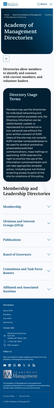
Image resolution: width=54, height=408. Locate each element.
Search (43, 4)
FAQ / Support (12, 345)
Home (6, 15)
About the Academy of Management (27, 15)
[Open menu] (6, 59)
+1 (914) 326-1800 (14, 341)
